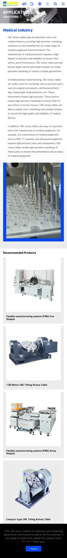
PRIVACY (27, 541)
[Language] (40, 4)
